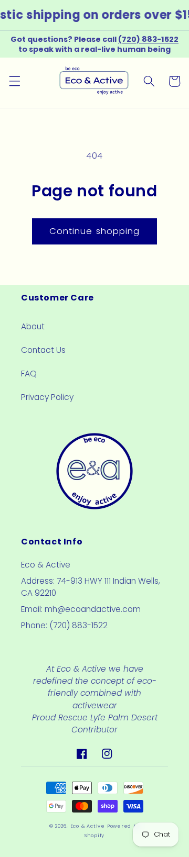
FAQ (29, 373)
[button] (14, 81)
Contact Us (43, 349)
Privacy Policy (47, 397)
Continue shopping (94, 231)
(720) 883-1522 (148, 39)
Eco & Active (87, 825)
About (33, 326)
